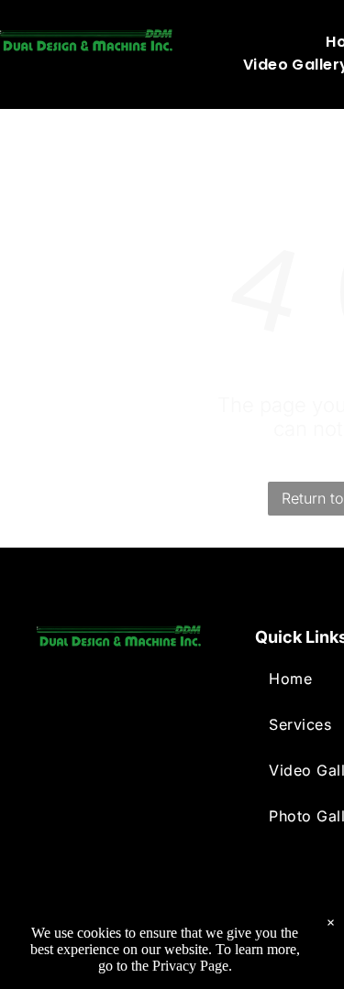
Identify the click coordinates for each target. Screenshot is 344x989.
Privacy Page (190, 965)
